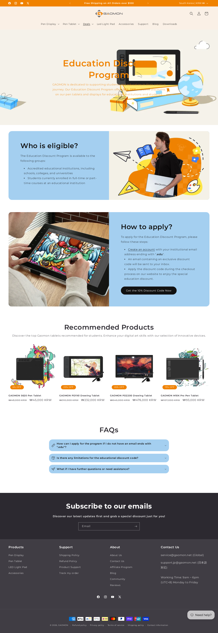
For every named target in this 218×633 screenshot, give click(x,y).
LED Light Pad (18, 567)
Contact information (157, 625)
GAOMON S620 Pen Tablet (25, 395)
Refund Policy (68, 561)
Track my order (69, 573)
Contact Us (117, 561)
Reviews (115, 585)
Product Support (70, 567)
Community (117, 579)
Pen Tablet (15, 561)
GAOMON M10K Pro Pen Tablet (180, 395)
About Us (116, 555)
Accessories (16, 573)
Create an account (141, 249)
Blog (113, 573)
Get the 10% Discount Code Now (149, 290)
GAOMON (63, 625)
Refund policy (79, 625)
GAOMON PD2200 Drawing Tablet (131, 395)
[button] (50, 24)
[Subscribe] (135, 526)
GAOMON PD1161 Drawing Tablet (79, 395)
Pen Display (16, 555)
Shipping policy (136, 625)
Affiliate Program (121, 567)
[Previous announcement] (70, 3)
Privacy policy (97, 625)
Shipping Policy (69, 555)
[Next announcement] (148, 3)
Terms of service (116, 625)
